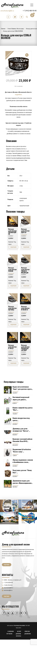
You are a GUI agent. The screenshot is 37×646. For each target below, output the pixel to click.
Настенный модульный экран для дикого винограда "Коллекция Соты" (21, 398)
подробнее (18, 94)
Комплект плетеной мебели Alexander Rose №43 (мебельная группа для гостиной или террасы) (22, 440)
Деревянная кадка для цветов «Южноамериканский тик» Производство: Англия (23, 481)
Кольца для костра (31, 28)
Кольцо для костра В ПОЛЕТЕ (25, 308)
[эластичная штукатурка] (9, 518)
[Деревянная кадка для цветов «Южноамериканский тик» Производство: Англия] (8, 484)
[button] (27, 54)
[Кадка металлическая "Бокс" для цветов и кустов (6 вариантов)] (8, 390)
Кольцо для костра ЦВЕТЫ (25, 230)
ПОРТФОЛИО (9, 633)
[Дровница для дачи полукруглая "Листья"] (8, 432)
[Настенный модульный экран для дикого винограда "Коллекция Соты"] (8, 400)
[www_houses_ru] (9, 506)
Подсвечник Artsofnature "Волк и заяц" (22, 450)
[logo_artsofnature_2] (13, 533)
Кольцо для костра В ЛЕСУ (12, 347)
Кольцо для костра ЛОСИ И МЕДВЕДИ (25, 270)
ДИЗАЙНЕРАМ (27, 633)
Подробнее (13, 247)
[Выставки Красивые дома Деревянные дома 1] (27, 518)
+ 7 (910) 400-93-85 (29, 11)
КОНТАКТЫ (18, 636)
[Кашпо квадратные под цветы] (8, 421)
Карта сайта (18, 627)
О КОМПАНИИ (10, 631)
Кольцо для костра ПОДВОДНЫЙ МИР (25, 347)
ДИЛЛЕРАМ (18, 633)
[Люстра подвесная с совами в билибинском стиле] (8, 463)
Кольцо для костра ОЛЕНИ (12, 269)
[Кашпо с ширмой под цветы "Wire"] (8, 411)
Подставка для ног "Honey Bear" (22, 471)
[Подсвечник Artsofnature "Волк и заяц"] (8, 452)
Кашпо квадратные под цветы (21, 419)
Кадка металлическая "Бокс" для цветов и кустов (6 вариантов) (22, 388)
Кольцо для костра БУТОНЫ (12, 308)
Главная (3, 28)
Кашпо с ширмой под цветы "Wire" (23, 408)
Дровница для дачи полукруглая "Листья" (21, 429)
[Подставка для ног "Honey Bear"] (8, 473)
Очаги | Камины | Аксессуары (16, 28)
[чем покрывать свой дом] (27, 506)
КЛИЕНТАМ (27, 631)
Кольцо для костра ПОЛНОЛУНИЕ (12, 231)
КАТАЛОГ (19, 631)
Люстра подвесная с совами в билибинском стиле (23, 461)
